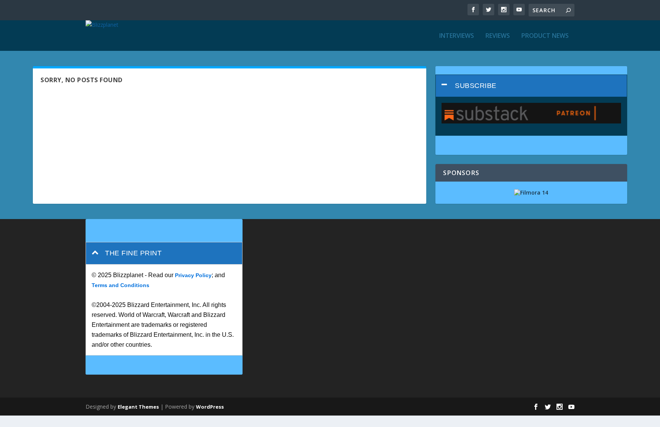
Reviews (497, 36)
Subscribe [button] (476, 85)
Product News (545, 36)
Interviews (456, 36)
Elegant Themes (138, 406)
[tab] (531, 86)
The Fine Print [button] (133, 253)
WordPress (210, 406)
